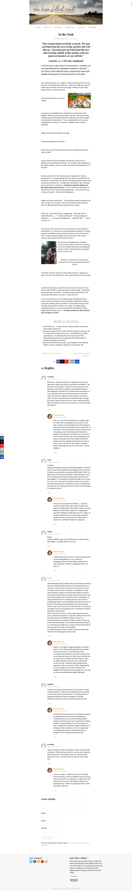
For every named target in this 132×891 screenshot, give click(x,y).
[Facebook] (58, 361)
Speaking (58, 27)
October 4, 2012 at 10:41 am (60, 711)
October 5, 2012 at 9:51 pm (53, 462)
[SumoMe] (77, 361)
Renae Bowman (61, 39)
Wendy (49, 578)
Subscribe (92, 27)
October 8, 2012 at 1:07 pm (59, 417)
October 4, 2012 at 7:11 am (53, 686)
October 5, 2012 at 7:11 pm (59, 554)
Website (44, 828)
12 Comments (73, 39)
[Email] (70, 361)
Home (38, 27)
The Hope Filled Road (66, 12)
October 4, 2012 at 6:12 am (53, 746)
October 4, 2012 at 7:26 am (53, 580)
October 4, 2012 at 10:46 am (60, 644)
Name (43, 813)
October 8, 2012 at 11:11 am (54, 379)
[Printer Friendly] (74, 361)
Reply (49, 409)
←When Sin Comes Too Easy (51, 353)
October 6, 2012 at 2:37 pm (59, 500)
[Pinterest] (66, 361)
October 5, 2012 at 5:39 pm (53, 534)
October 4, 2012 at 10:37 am (60, 771)
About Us (47, 27)
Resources (69, 27)
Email (43, 821)
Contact (81, 27)
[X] (62, 361)
